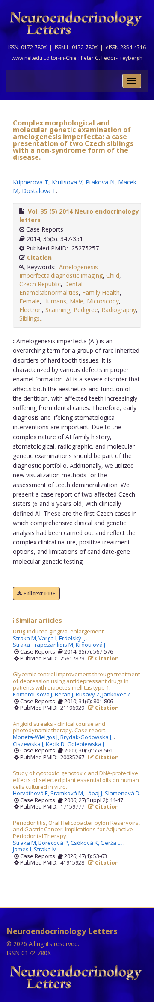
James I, (23, 849)
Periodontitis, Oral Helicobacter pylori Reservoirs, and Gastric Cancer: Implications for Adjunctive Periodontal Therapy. (76, 830)
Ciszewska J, (29, 744)
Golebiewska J (85, 744)
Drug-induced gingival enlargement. (59, 631)
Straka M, (25, 638)
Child (112, 275)
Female (29, 301)
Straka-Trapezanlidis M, (44, 645)
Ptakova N (100, 182)
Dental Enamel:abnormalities (51, 288)
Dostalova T (39, 191)
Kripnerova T (30, 182)
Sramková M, (68, 793)
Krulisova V (67, 182)
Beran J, (65, 694)
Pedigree (86, 310)
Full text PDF (39, 593)
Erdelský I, (72, 638)
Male (76, 301)
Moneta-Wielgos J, (36, 737)
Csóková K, (86, 843)
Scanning (57, 310)
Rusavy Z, (89, 694)
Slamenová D (122, 793)
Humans (54, 301)
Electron (30, 310)
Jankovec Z (116, 694)
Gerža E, (112, 843)
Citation (39, 257)
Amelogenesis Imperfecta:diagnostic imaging (61, 271)
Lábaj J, (95, 793)
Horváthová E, (31, 793)
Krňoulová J (90, 645)
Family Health (101, 292)
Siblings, (30, 318)
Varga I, (48, 638)
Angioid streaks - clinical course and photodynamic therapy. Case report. (60, 727)
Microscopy (103, 301)
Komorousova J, (34, 694)
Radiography (118, 310)
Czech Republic (40, 284)
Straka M (45, 849)
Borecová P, (54, 843)
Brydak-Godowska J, (87, 737)
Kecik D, (56, 744)
